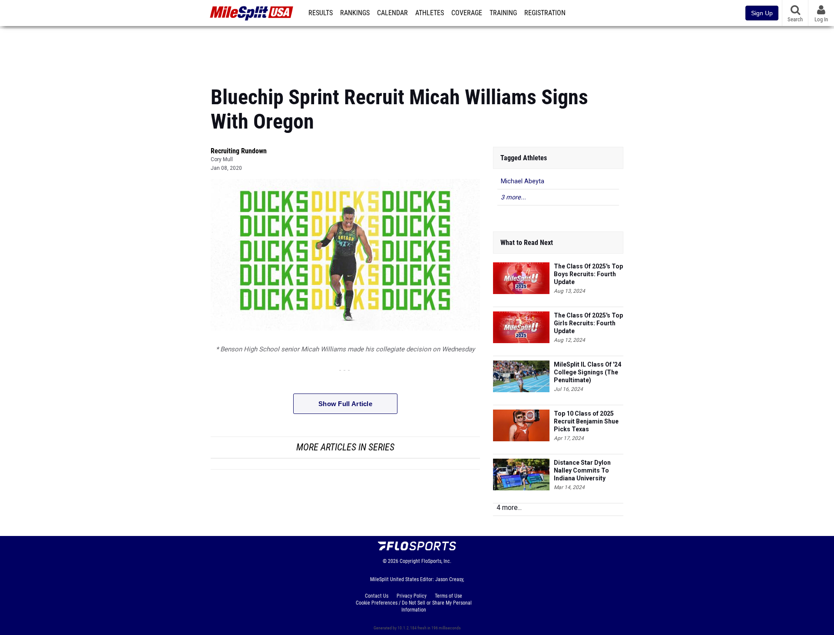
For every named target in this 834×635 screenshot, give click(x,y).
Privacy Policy (412, 596)
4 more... (509, 507)
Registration (545, 13)
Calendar (392, 13)
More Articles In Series (345, 447)
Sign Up (762, 13)
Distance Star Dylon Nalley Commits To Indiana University (582, 470)
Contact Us (376, 596)
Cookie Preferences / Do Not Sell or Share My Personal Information (414, 606)
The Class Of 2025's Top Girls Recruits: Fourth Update (588, 323)
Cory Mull (222, 159)
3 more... (513, 197)
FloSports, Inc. (436, 561)
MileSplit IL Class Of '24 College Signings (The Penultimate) (587, 372)
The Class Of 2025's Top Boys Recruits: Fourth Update (588, 274)
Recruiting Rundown (239, 151)
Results (320, 13)
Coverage (466, 13)
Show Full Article (345, 403)
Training (503, 13)
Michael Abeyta (522, 181)
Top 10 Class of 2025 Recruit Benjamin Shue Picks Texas (586, 421)
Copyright (410, 561)
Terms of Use (448, 596)
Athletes (429, 13)
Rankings (355, 13)
